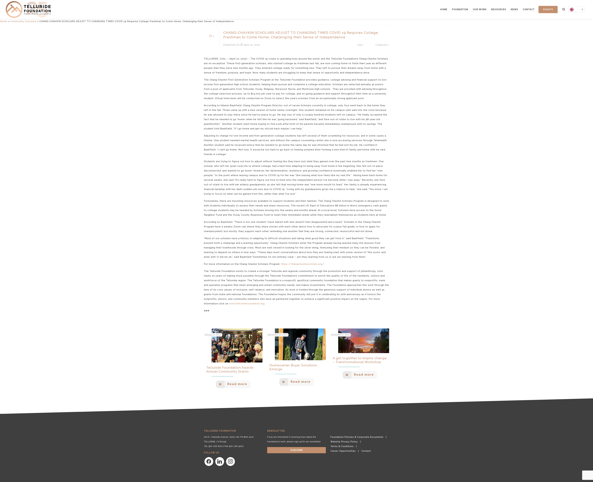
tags (359, 44)
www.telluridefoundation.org (247, 303)
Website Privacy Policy (344, 441)
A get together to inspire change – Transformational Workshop (360, 360)
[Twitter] (219, 461)
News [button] (514, 9)
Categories (381, 44)
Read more (236, 384)
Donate (548, 9)
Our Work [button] (479, 9)
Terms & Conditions (342, 446)
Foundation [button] (460, 9)
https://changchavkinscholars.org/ (302, 264)
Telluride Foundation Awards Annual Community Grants (230, 369)
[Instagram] (230, 461)
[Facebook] (208, 461)
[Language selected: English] (576, 9)
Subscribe (296, 450)
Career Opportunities (343, 451)
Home (443, 9)
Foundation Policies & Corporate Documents (356, 437)
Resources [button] (498, 9)
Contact (529, 9)
